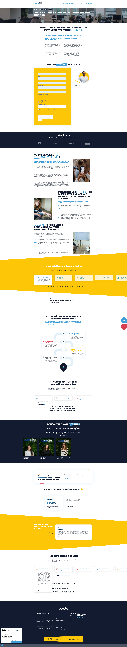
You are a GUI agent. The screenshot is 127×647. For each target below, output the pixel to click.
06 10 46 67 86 (79, 88)
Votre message (41, 104)
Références (73, 3)
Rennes (39, 9)
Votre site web (41, 89)
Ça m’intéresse (41, 590)
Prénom (40, 80)
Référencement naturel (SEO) (45, 95)
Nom (39, 76)
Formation (41, 101)
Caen (57, 639)
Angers (73, 639)
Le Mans (61, 639)
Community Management (44, 99)
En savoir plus (41, 404)
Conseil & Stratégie (42, 100)
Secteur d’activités (66, 3)
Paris (49, 639)
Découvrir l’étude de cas (70, 506)
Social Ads (41, 98)
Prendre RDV (124, 327)
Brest (78, 639)
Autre (40, 102)
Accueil (35, 9)
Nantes (52, 639)
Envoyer (40, 119)
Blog (86, 3)
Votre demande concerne (43, 94)
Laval (65, 639)
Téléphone (40, 85)
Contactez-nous (81, 622)
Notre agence (80, 3)
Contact (124, 320)
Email (39, 72)
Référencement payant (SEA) (45, 96)
